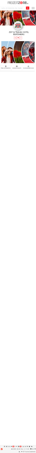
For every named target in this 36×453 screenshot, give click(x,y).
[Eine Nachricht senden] (15, 37)
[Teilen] (21, 37)
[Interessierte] (18, 37)
